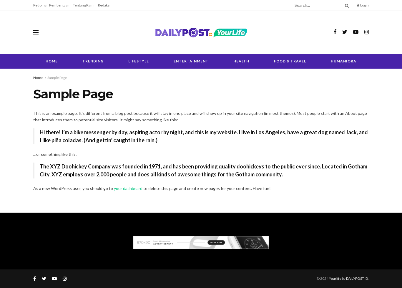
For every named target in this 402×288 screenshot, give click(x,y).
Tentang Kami (83, 5)
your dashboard (128, 188)
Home (38, 77)
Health (241, 61)
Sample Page (57, 77)
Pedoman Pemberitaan (51, 5)
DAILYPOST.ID (357, 278)
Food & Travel (290, 61)
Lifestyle (138, 61)
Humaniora (343, 61)
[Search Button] (346, 5)
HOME (52, 61)
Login (364, 5)
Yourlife (335, 278)
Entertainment (191, 61)
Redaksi (104, 5)
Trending (93, 61)
